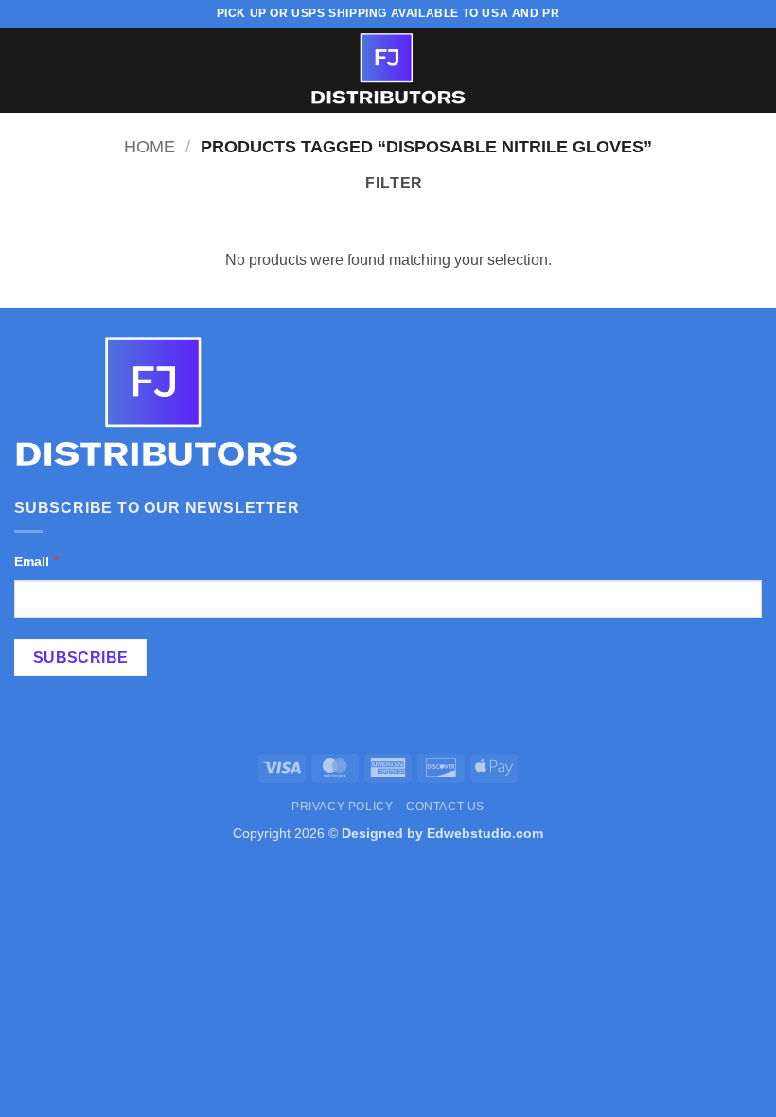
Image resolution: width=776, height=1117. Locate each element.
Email (37, 560)
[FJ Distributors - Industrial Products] (388, 70)
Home (149, 146)
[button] (25, 70)
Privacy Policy (342, 806)
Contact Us (445, 806)
